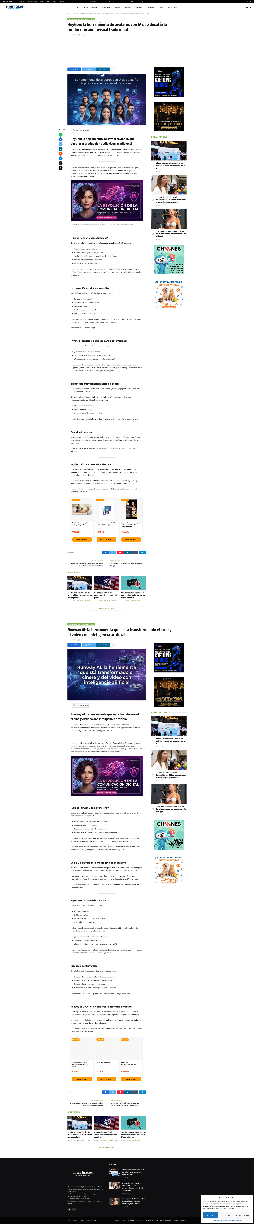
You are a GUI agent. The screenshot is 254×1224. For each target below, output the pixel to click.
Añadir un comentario (106, 608)
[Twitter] (61, 144)
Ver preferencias (243, 1215)
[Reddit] (61, 154)
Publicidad (131, 1220)
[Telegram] (61, 158)
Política (85, 7)
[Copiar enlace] (61, 163)
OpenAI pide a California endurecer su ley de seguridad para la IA (105, 595)
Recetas (41, 1)
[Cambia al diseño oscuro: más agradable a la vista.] (247, 7)
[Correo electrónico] (61, 168)
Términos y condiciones (180, 1220)
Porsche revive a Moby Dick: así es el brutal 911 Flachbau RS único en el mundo (131, 2)
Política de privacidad (151, 1220)
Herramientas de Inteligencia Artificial (81, 19)
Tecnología (150, 7)
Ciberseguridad (135, 600)
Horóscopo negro (32, 1)
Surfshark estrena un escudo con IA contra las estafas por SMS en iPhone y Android (133, 595)
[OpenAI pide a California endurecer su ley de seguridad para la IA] (106, 583)
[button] (250, 1197)
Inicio (77, 7)
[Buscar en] (250, 7)
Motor (48, 1)
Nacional (94, 7)
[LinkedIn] (61, 149)
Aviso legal (239, 1220)
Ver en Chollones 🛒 (82, 539)
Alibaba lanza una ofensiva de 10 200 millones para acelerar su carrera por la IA (79, 595)
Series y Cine (172, 7)
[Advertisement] (127, 52)
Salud (161, 7)
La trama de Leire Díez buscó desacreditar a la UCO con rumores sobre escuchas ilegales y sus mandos (171, 199)
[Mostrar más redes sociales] (113, 69)
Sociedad (128, 7)
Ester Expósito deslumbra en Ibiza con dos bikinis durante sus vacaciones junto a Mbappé (171, 233)
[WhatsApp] (61, 135)
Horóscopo (21, 1)
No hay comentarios (85, 35)
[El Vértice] (14, 7)
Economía (117, 7)
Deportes (139, 7)
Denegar (226, 1215)
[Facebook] (61, 139)
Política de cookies (217, 1220)
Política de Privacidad (229, 1220)
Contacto (61, 1)
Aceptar (210, 1215)
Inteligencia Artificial (83, 600)
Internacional (106, 7)
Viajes (54, 1)
